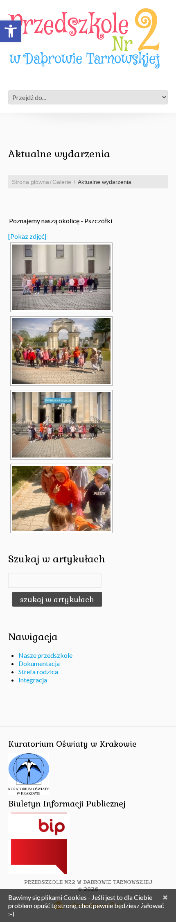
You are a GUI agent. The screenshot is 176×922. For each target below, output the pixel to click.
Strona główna (30, 182)
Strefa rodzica (38, 671)
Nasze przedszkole (45, 655)
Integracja (32, 680)
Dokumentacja (39, 663)
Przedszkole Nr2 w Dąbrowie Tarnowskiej (88, 882)
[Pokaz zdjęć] (27, 236)
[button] (10, 31)
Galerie (61, 182)
